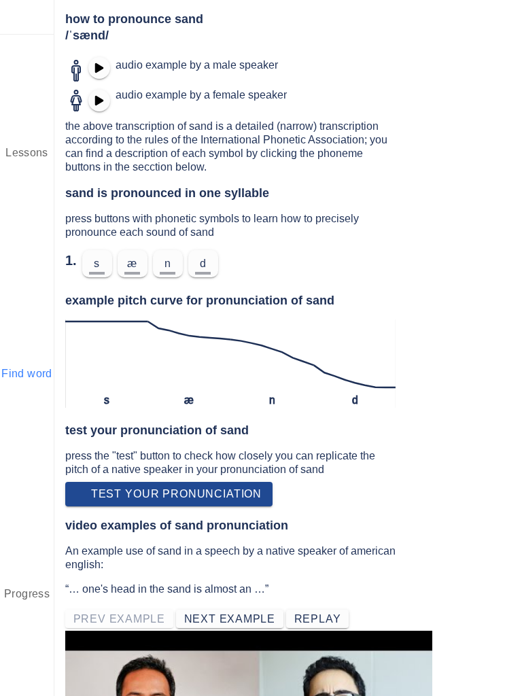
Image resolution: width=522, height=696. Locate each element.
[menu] (27, 17)
